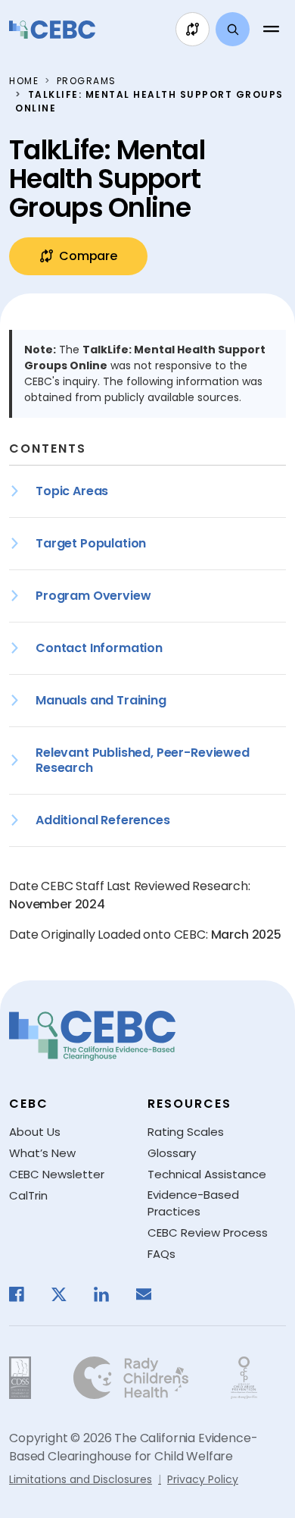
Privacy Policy (202, 1479)
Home (24, 80)
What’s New (42, 1153)
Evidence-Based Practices (193, 1203)
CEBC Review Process (208, 1232)
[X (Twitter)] (66, 1294)
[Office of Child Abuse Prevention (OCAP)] (244, 1377)
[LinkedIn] (109, 1294)
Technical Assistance (207, 1174)
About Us (35, 1132)
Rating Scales (186, 1132)
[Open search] (233, 29)
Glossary (172, 1153)
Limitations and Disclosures (80, 1479)
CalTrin (28, 1195)
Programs (86, 80)
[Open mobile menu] (271, 29)
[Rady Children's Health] (130, 1377)
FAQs (161, 1254)
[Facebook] (24, 1294)
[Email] (151, 1294)
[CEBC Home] (52, 29)
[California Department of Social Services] (20, 1377)
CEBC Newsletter (56, 1174)
